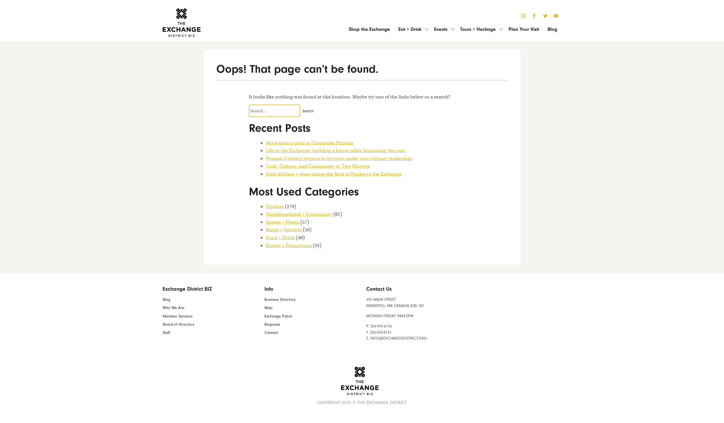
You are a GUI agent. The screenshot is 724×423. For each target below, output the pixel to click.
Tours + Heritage (478, 29)
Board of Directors (178, 324)
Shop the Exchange (369, 29)
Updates (275, 206)
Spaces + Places (282, 222)
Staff (166, 332)
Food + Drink (280, 237)
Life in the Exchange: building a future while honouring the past (336, 150)
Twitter (545, 14)
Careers (271, 332)
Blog (552, 29)
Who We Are (173, 307)
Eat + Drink (409, 29)
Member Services (178, 316)
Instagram (523, 14)
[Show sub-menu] (425, 29)
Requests (272, 324)
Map (268, 307)
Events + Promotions (289, 245)
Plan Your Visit (523, 29)
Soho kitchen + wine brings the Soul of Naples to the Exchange (334, 174)
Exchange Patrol (278, 316)
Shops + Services (284, 229)
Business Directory (280, 299)
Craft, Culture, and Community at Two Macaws (318, 166)
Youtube (556, 14)
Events (440, 29)
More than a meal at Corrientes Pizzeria (309, 143)
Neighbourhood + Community (299, 214)
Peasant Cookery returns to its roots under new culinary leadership (339, 158)
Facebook (534, 14)
